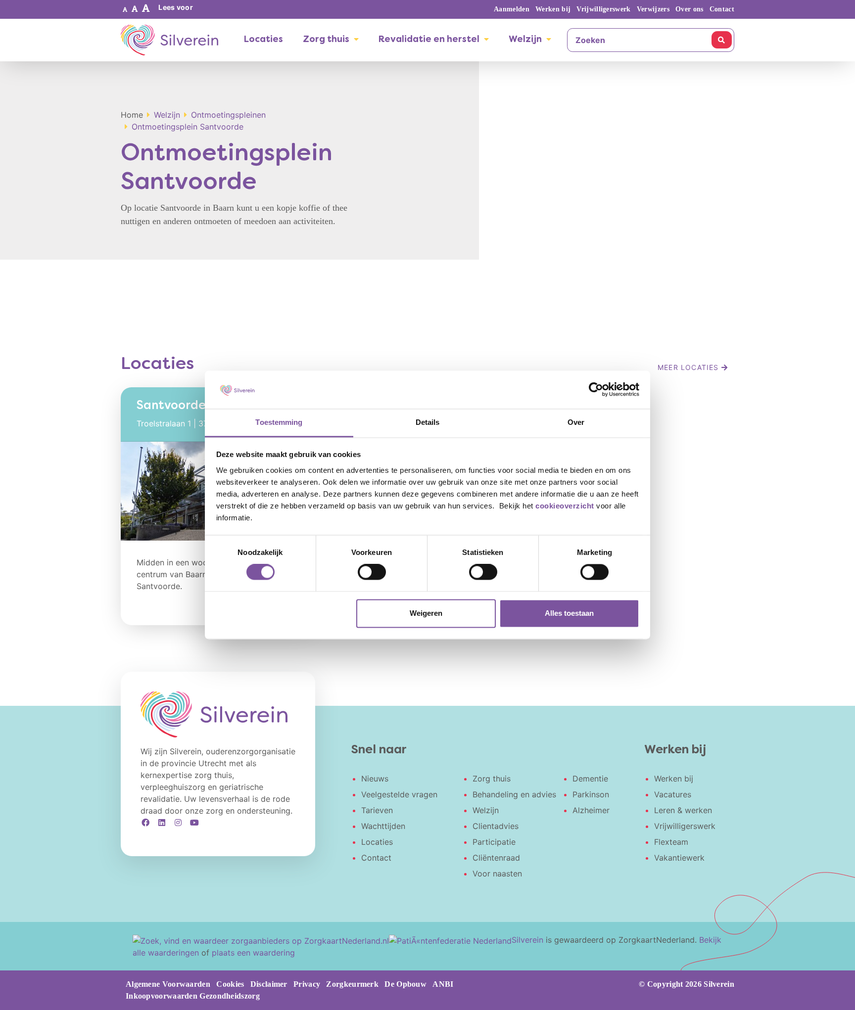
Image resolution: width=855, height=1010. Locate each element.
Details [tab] (428, 422)
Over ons (689, 9)
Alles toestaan (569, 613)
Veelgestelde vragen (399, 794)
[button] (125, 9)
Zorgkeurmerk (352, 984)
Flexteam (671, 842)
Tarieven (377, 810)
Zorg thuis (326, 40)
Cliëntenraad (496, 858)
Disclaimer (268, 984)
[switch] (372, 572)
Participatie (494, 842)
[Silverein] (169, 40)
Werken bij (552, 9)
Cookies (230, 984)
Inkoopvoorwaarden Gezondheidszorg (193, 996)
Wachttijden (383, 826)
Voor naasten (497, 873)
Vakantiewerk (679, 858)
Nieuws (374, 778)
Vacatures (672, 794)
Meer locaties (689, 367)
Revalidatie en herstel (429, 40)
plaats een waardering (253, 953)
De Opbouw (405, 984)
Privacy (306, 984)
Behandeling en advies (514, 794)
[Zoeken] (722, 39)
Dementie (590, 778)
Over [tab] (576, 422)
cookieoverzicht (564, 506)
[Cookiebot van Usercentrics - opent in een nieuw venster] (596, 389)
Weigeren (426, 613)
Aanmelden (511, 9)
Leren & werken (683, 810)
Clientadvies (496, 826)
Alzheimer (591, 810)
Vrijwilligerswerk (603, 9)
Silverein (527, 940)
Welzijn (525, 40)
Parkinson (590, 794)
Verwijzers (653, 9)
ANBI (442, 984)
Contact (722, 9)
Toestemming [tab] (278, 422)
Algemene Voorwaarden (168, 984)
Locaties (263, 40)
